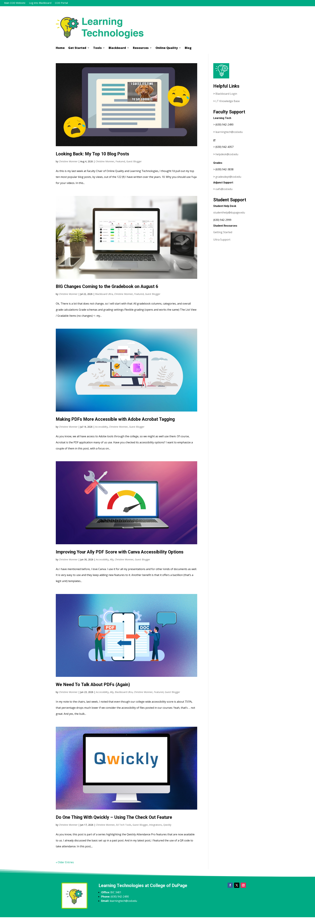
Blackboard (117, 48)
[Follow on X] (236, 885)
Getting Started (222, 232)
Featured (120, 161)
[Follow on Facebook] (230, 885)
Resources (141, 48)
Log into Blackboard (40, 3)
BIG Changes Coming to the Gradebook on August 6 (107, 286)
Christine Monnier (68, 161)
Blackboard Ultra (104, 294)
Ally (112, 559)
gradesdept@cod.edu (228, 177)
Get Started (77, 48)
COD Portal (61, 3)
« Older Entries (65, 862)
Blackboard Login (226, 93)
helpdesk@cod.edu (226, 154)
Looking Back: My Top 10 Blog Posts (92, 154)
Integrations (155, 824)
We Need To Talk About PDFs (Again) (93, 684)
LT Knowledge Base (227, 101)
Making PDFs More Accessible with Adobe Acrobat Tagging (115, 419)
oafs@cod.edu (223, 189)
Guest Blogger (134, 161)
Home (60, 48)
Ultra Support (221, 239)
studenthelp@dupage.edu (229, 212)
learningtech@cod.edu (229, 132)
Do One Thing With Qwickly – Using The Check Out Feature (114, 817)
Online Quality (167, 48)
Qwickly (167, 824)
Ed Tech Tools (123, 824)
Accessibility (101, 426)
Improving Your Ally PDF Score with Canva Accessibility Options (119, 552)
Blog (188, 48)
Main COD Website (14, 3)
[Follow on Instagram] (243, 885)
